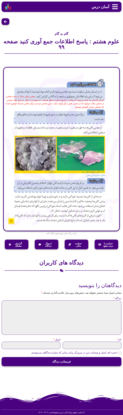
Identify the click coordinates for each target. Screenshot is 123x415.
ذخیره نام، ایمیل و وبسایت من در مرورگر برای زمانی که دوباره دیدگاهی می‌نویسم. (74, 352)
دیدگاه (117, 298)
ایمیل (56, 339)
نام (119, 339)
